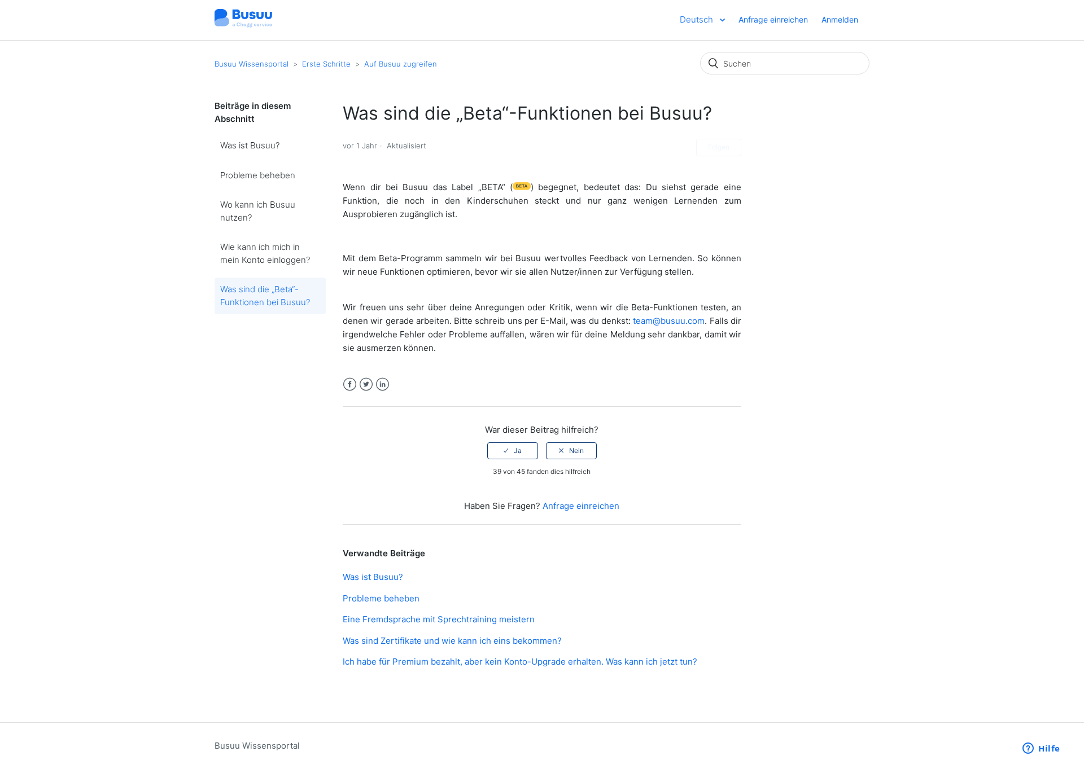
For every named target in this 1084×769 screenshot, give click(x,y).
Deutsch (697, 19)
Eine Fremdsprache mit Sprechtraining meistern (439, 619)
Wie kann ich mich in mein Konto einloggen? (265, 253)
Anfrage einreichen (773, 19)
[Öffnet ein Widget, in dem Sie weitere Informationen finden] (1041, 749)
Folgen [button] (718, 147)
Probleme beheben (257, 175)
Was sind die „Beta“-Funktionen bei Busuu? (265, 295)
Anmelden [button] (839, 19)
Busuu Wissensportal (252, 63)
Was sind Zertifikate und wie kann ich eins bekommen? (452, 640)
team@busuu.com (669, 320)
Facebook (350, 384)
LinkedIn (382, 384)
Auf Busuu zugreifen (400, 63)
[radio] (512, 450)
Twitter (366, 384)
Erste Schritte (326, 63)
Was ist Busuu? (249, 145)
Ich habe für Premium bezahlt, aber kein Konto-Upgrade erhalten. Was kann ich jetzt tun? (520, 661)
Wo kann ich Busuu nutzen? (257, 211)
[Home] (243, 25)
